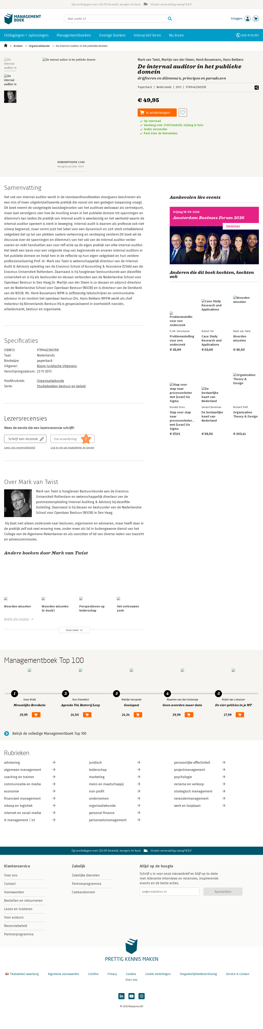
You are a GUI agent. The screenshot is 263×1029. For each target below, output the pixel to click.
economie (11, 791)
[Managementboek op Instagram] (141, 996)
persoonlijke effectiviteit (192, 763)
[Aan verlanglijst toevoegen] (183, 112)
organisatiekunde (102, 806)
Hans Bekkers (233, 60)
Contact (10, 884)
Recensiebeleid (15, 926)
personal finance (101, 813)
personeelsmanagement (108, 820)
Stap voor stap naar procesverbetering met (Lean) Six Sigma (183, 420)
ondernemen (99, 798)
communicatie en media (22, 784)
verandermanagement (191, 798)
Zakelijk (78, 866)
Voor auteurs (14, 917)
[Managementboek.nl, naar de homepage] (22, 23)
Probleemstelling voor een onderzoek (182, 340)
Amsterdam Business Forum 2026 (209, 217)
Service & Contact (237, 974)
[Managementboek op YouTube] (131, 996)
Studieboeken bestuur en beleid (61, 386)
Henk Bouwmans (208, 60)
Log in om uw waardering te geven (72, 447)
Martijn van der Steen (177, 60)
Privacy (112, 974)
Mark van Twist (149, 60)
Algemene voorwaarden (63, 974)
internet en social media (22, 813)
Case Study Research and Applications (211, 340)
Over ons (10, 875)
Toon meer (72, 630)
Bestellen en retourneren (23, 901)
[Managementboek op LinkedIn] (121, 996)
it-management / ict (19, 820)
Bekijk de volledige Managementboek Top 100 (49, 733)
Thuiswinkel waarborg (24, 974)
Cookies (131, 974)
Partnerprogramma (18, 934)
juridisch (95, 763)
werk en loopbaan (187, 806)
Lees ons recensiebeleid (19, 447)
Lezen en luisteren (18, 909)
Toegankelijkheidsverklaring (198, 974)
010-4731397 (250, 35)
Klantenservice (17, 866)
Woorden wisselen (17, 606)
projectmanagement (189, 770)
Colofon (93, 974)
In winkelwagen (158, 112)
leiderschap (98, 770)
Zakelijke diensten (86, 875)
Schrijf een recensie (23, 439)
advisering (12, 763)
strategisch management (193, 791)
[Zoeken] (170, 19)
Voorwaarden (14, 892)
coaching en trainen (19, 777)
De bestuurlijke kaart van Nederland (212, 416)
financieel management (22, 798)
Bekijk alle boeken (16, 619)
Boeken (18, 45)
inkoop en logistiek (18, 806)
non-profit (96, 791)
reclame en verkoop (189, 784)
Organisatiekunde (39, 45)
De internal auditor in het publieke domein (82, 45)
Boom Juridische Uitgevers (57, 366)
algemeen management (22, 770)
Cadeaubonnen (83, 892)
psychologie (183, 777)
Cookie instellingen (158, 974)
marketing (97, 777)
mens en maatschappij (106, 784)
